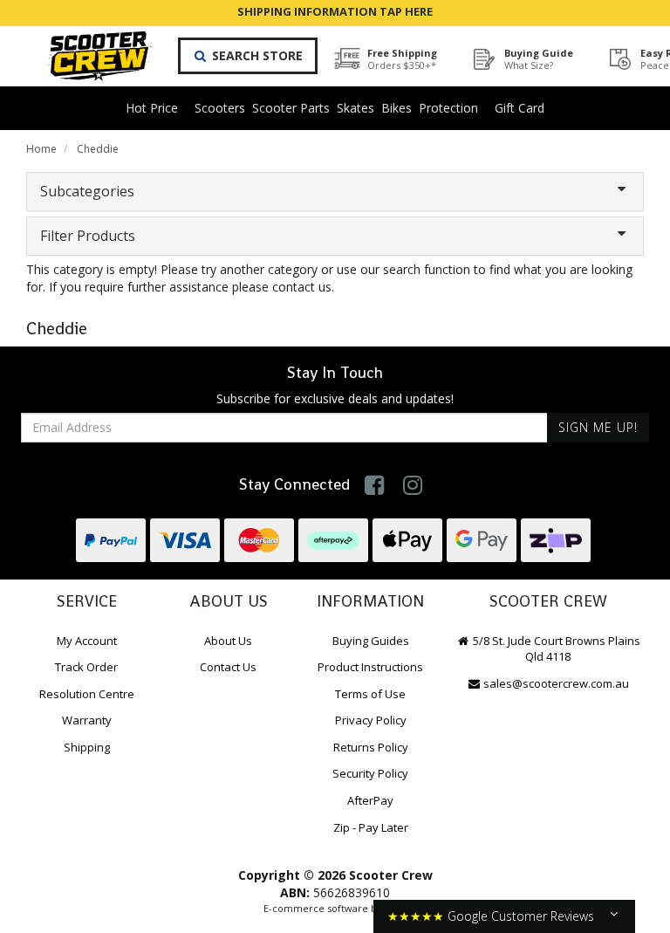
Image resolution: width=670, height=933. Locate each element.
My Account (87, 640)
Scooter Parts (291, 107)
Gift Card (519, 107)
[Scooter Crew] (88, 56)
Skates (355, 107)
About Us (228, 640)
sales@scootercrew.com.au (556, 683)
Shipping (87, 747)
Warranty (87, 720)
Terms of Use (370, 694)
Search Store (256, 55)
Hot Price (152, 107)
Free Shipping (402, 59)
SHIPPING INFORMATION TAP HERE (335, 11)
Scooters (220, 107)
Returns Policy (370, 747)
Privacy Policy (371, 720)
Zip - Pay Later (370, 827)
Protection (448, 107)
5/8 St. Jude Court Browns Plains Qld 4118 (555, 649)
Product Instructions (370, 667)
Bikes (396, 107)
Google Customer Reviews (521, 916)
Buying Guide (538, 59)
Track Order (86, 667)
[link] (374, 485)
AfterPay (370, 800)
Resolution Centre (86, 694)
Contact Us (228, 667)
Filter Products (87, 235)
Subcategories (87, 191)
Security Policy (370, 773)
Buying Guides (370, 640)
